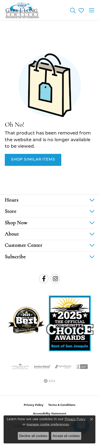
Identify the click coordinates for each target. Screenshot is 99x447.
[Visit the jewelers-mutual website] (42, 366)
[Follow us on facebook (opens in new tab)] (44, 279)
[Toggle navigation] (92, 10)
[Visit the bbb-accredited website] (82, 366)
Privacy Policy (33, 405)
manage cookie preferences (47, 424)
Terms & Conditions (61, 405)
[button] (73, 10)
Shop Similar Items (33, 160)
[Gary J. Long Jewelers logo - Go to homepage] (22, 10)
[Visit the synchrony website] (63, 366)
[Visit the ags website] (20, 366)
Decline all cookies (33, 436)
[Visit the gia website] (49, 381)
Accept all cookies (66, 436)
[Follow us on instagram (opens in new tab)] (55, 279)
